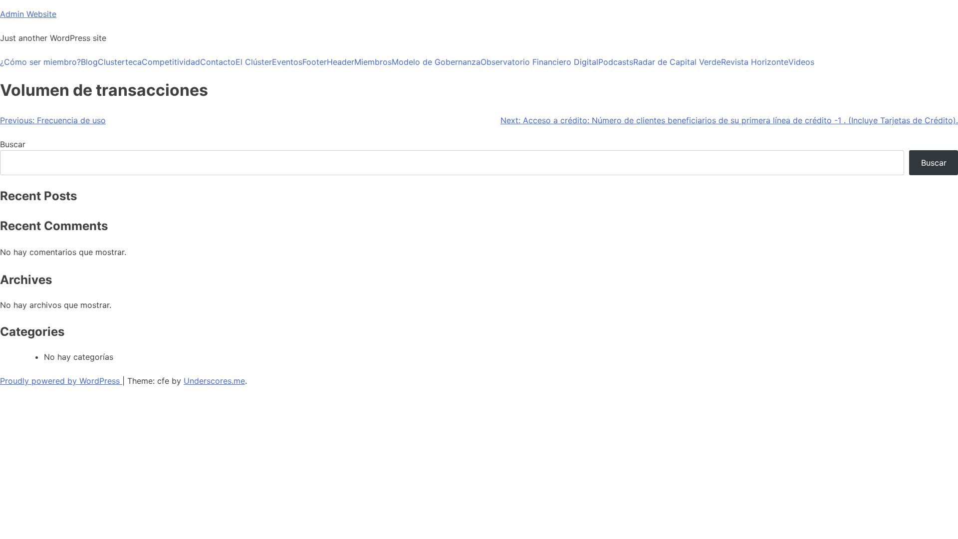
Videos (801, 62)
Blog (89, 62)
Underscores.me (214, 381)
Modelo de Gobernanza (436, 62)
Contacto (218, 62)
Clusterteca (120, 62)
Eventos (287, 62)
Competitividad (171, 62)
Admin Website (28, 14)
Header (340, 62)
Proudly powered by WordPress (61, 381)
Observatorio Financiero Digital (539, 62)
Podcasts (615, 62)
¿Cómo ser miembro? (40, 62)
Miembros (373, 62)
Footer (314, 62)
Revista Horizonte (754, 62)
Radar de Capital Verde (677, 62)
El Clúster (254, 62)
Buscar (12, 144)
